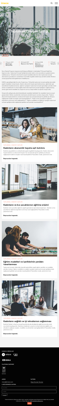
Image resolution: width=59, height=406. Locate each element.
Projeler (30, 54)
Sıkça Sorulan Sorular (37, 382)
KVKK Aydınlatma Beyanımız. (36, 401)
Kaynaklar (14, 54)
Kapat (29, 403)
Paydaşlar (22, 54)
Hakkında (5, 54)
